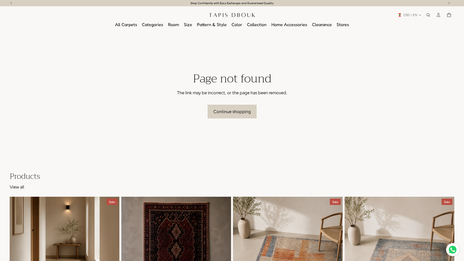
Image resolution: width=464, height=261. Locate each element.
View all (17, 187)
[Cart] (449, 15)
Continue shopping (232, 111)
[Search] (428, 15)
